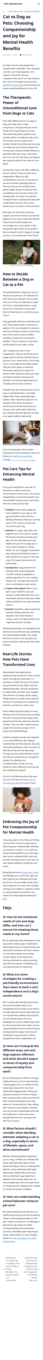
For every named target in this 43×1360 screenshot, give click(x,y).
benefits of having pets (13, 85)
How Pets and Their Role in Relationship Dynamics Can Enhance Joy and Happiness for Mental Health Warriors (30, 1269)
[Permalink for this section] (37, 113)
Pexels (31, 265)
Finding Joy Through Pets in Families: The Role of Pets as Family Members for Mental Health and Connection (12, 1269)
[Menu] (38, 3)
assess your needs (30, 872)
